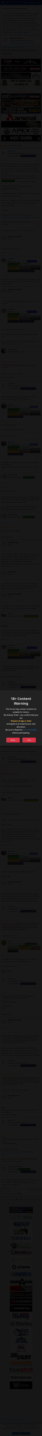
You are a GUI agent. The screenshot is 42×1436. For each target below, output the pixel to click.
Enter (13, 740)
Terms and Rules (30, 729)
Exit (29, 740)
